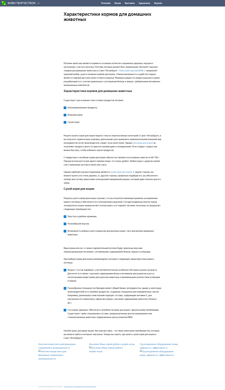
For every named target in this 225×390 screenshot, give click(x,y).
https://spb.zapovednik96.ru (132, 70)
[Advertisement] (112, 43)
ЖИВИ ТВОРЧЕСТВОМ (22, 3)
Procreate (106, 3)
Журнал (158, 3)
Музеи (117, 3)
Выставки (130, 3)
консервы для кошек (143, 143)
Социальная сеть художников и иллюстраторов (80, 387)
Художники (144, 3)
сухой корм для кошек (121, 172)
